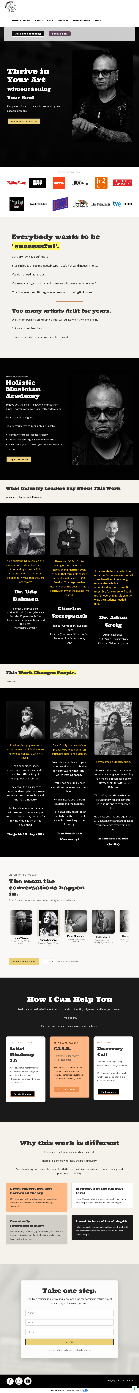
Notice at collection (57, 1390)
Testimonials (81, 20)
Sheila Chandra (48, 939)
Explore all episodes (24, 961)
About (39, 20)
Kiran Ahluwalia (75, 936)
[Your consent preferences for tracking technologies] (134, 1388)
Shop (97, 20)
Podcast (63, 20)
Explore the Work (19, 459)
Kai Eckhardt (103, 937)
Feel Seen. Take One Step (24, 121)
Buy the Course (66, 1089)
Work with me (21, 20)
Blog (50, 20)
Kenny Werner (21, 938)
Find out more (108, 1092)
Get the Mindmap (22, 1094)
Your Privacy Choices (74, 1390)
